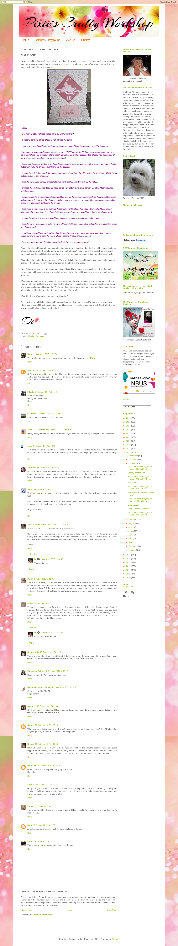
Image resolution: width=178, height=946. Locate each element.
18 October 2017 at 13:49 (66, 687)
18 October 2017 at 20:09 (48, 706)
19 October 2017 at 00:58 (46, 744)
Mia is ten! (132, 482)
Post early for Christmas (138, 509)
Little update (133, 505)
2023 (128, 429)
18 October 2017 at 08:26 (48, 467)
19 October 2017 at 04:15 (48, 765)
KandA (30, 784)
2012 (128, 570)
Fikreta (30, 392)
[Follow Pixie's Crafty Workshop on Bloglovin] (135, 241)
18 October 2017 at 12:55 (51, 652)
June (130, 531)
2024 (128, 426)
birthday (31, 336)
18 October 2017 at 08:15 (44, 446)
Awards (70, 39)
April (130, 538)
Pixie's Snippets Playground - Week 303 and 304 (141, 487)
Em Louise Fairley (35, 671)
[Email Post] (45, 333)
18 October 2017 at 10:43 (51, 559)
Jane (29, 446)
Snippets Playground (47, 39)
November (133, 459)
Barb (29, 825)
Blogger (115, 939)
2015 (128, 558)
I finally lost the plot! (136, 473)
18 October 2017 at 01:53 (48, 413)
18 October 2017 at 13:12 (56, 671)
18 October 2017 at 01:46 (46, 392)
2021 (128, 437)
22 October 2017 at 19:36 (44, 841)
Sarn (29, 489)
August (131, 523)
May (130, 535)
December (133, 456)
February (132, 546)
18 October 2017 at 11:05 (42, 579)
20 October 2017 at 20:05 (44, 825)
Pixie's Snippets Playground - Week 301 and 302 (141, 513)
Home (25, 39)
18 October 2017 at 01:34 (45, 354)
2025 (128, 422)
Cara (29, 841)
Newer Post (26, 910)
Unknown (31, 765)
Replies (33, 554)
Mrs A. (30, 603)
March (131, 542)
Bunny (30, 354)
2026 (128, 418)
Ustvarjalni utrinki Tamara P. (40, 687)
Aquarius (31, 467)
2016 (128, 555)
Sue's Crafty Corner (36, 524)
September (133, 520)
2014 (128, 562)
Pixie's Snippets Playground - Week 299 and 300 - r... (141, 500)
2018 (128, 448)
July (130, 527)
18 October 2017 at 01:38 (47, 370)
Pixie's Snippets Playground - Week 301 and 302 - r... (141, 477)
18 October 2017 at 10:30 (58, 524)
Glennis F (32, 413)
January (132, 550)
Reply (29, 362)
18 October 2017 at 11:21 (45, 603)
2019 (128, 445)
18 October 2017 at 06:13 (61, 430)
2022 (128, 433)
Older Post (111, 910)
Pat (28, 579)
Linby (30, 806)
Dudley (85, 39)
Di (35, 559)
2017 (128, 452)
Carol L (30, 725)
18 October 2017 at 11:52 (51, 632)
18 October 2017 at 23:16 (46, 725)
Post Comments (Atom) (43, 915)
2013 (128, 566)
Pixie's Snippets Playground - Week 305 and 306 (141, 467)
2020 (128, 441)
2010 (128, 577)
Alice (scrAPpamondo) (38, 430)
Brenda (30, 744)
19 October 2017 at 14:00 (46, 784)
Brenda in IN (33, 652)
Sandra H (31, 706)
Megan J (31, 370)
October (132, 463)
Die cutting (40, 336)
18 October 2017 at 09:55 (44, 489)
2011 (128, 574)
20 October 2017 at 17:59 (45, 806)
